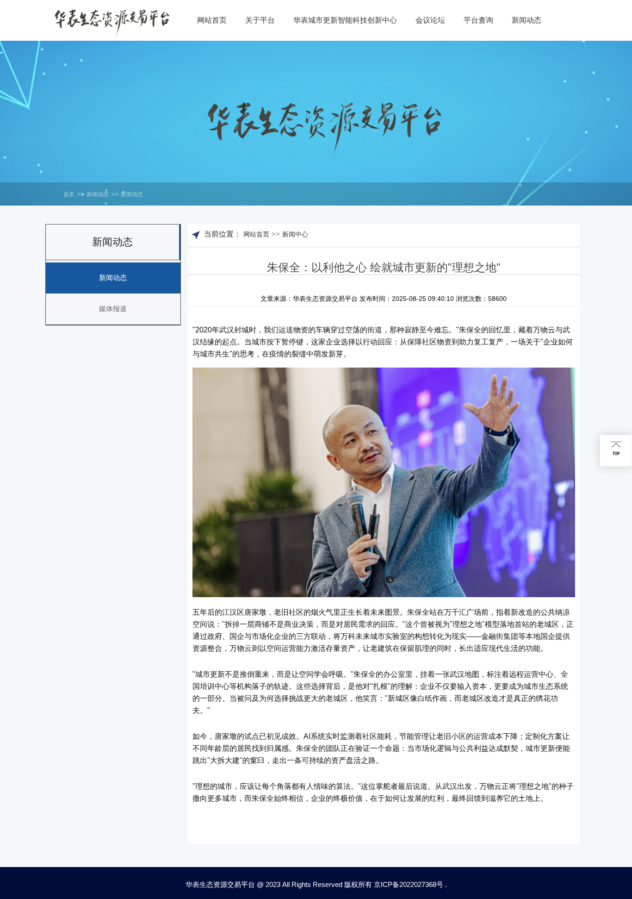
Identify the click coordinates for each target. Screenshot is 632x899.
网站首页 (256, 234)
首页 (68, 194)
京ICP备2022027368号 (408, 884)
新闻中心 (295, 234)
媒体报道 (113, 308)
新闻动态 (98, 194)
